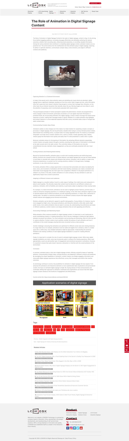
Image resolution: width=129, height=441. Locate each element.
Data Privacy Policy (70, 438)
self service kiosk (38, 326)
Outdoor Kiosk (82, 415)
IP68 (54, 330)
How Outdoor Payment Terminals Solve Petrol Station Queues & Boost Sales (57, 381)
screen (63, 330)
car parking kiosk (51, 333)
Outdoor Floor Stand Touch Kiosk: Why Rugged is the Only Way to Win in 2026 (58, 361)
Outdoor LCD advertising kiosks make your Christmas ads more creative (57, 390)
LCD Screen (93, 413)
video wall (36, 330)
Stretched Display (71, 413)
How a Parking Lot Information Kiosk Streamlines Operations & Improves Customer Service (62, 385)
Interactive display (71, 415)
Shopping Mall (70, 330)
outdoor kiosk (48, 330)
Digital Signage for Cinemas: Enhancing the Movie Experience (52, 341)
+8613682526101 (76, 422)
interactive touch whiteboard (82, 326)
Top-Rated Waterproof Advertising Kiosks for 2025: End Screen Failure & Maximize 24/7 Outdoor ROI (65, 371)
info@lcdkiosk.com (96, 7)
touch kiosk (47, 326)
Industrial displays (95, 415)
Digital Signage (82, 413)
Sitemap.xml (60, 438)
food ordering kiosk (39, 333)
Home (76, 7)
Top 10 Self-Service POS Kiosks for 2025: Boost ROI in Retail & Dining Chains (58, 376)
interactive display (67, 326)
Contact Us (88, 7)
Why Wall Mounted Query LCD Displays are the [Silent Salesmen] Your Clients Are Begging (61, 352)
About (80, 7)
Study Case (95, 11)
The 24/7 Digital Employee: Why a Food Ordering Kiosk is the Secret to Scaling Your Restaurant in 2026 (65, 356)
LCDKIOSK (43, 438)
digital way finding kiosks (82, 330)
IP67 (58, 330)
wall (41, 330)
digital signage (56, 326)
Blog (84, 7)
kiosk (92, 326)
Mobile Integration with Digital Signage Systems (50, 339)
